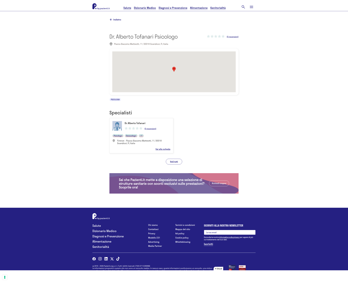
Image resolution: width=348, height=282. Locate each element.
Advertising (153, 242)
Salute (127, 8)
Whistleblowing (182, 242)
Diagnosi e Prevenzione (173, 8)
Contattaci (153, 229)
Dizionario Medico (145, 8)
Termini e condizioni (185, 225)
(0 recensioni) (233, 37)
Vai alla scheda (163, 149)
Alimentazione (199, 8)
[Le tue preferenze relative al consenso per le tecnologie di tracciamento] (4, 277)
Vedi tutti (174, 161)
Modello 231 (154, 237)
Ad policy (179, 233)
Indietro (117, 19)
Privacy (151, 233)
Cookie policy (182, 237)
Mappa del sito (182, 229)
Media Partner (155, 246)
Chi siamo (153, 225)
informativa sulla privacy (229, 237)
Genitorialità (218, 8)
